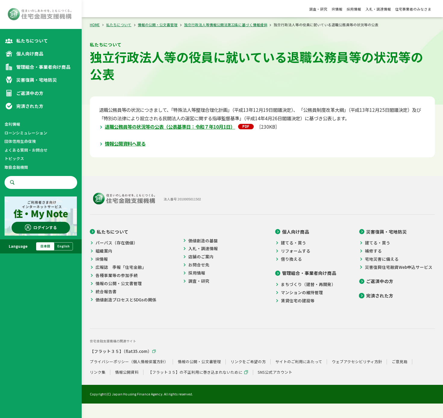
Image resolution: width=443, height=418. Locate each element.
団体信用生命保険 (20, 141)
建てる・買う (293, 242)
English (63, 246)
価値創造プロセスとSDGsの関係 (126, 299)
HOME (95, 24)
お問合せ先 (198, 264)
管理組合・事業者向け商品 (309, 273)
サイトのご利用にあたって (298, 361)
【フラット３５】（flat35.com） (121, 351)
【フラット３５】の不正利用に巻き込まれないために (195, 372)
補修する (373, 250)
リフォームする (295, 250)
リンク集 (97, 372)
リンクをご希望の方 (248, 361)
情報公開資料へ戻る (125, 143)
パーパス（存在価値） (117, 242)
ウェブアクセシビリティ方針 (357, 361)
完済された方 (379, 296)
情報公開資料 (127, 372)
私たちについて (118, 24)
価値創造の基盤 (203, 240)
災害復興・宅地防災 (386, 232)
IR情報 (337, 9)
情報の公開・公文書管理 (158, 24)
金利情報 (12, 124)
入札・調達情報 (378, 9)
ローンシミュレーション (26, 133)
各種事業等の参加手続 (117, 275)
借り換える (291, 259)
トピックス (14, 158)
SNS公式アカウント (275, 372)
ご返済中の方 (379, 281)
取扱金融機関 (16, 167)
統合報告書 (106, 291)
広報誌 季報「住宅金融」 (121, 267)
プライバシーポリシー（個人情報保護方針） (129, 361)
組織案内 (104, 250)
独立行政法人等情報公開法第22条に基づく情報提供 (225, 24)
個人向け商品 (295, 232)
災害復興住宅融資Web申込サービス (398, 267)
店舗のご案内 (200, 256)
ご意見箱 (399, 361)
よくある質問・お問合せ (26, 150)
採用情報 (354, 9)
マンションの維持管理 (302, 292)
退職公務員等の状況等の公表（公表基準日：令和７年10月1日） (170, 126)
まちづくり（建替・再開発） (308, 284)
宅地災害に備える (381, 259)
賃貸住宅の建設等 (298, 300)
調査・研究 (318, 9)
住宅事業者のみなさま (413, 9)
